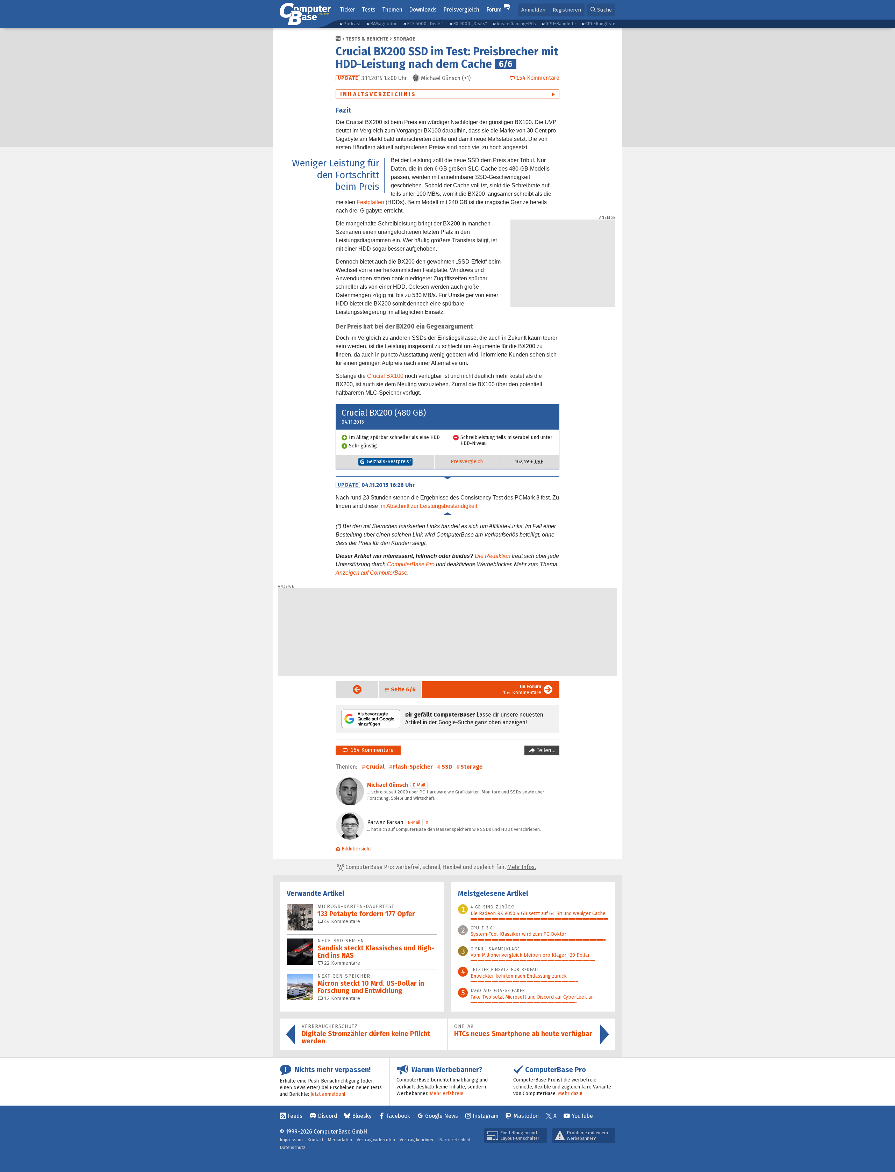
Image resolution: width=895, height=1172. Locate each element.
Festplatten (370, 202)
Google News (441, 1116)
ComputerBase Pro (411, 564)
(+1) (446, 78)
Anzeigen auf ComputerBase (371, 573)
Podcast (352, 23)
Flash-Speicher (413, 766)
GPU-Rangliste (560, 23)
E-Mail (419, 785)
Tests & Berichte (367, 39)
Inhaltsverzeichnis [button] (378, 94)
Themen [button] (392, 9)
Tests (368, 9)
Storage (404, 39)
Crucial (375, 766)
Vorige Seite (351, 689)
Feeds (295, 1116)
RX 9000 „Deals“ (470, 23)
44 (341, 922)
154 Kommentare (522, 690)
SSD (447, 766)
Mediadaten (340, 1139)
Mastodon (526, 1116)
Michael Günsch (387, 785)
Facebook (398, 1116)
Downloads (423, 9)
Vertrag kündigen (417, 1139)
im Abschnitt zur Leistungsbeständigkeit (428, 506)
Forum (494, 9)
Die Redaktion (492, 556)
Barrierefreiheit (455, 1139)
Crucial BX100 (385, 376)
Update (348, 78)
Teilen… (545, 750)
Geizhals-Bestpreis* (389, 462)
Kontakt (315, 1139)
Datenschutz (293, 1147)
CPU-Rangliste (600, 23)
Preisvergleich (461, 9)
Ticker (347, 9)
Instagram (486, 1116)
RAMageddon (384, 23)
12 (341, 998)
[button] (601, 9)
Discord (327, 1116)
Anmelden (533, 10)
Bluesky (362, 1116)
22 (341, 963)
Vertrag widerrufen (376, 1139)
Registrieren (567, 10)
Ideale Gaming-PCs (516, 23)
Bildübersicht (356, 849)
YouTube (582, 1116)
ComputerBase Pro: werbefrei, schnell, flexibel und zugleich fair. (440, 867)
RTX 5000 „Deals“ (425, 23)
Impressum (291, 1139)
